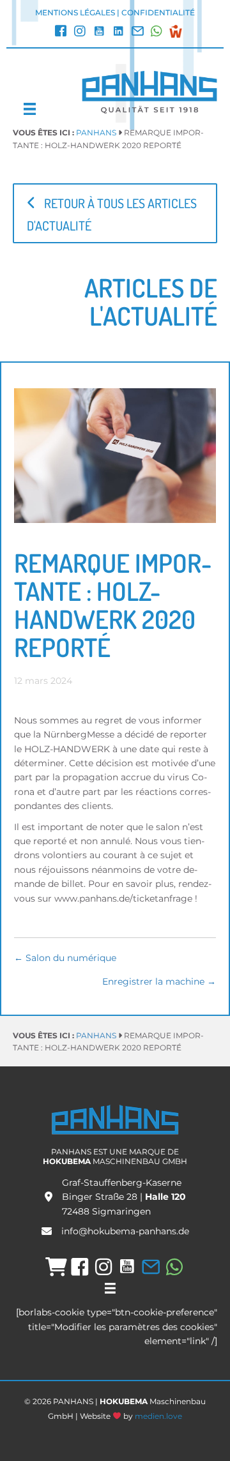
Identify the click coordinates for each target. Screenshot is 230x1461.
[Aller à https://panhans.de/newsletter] (137, 32)
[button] (115, 213)
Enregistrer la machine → (159, 981)
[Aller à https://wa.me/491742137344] (156, 32)
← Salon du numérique (65, 958)
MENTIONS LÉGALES (75, 12)
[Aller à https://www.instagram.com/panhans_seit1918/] (79, 32)
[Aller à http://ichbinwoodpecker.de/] (175, 31)
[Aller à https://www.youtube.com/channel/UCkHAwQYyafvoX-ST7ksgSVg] (99, 32)
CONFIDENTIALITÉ (158, 12)
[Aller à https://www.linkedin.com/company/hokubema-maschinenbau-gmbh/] (118, 32)
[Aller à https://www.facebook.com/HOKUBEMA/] (60, 32)
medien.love (158, 1416)
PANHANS (96, 132)
